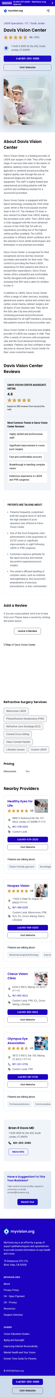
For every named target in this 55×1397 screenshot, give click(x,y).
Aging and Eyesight (14, 1340)
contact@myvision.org (18, 1192)
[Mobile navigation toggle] (48, 10)
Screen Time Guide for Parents (20, 1358)
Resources (9, 1308)
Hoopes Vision (18, 886)
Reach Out (27, 1202)
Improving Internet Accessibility (21, 1346)
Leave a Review (27, 631)
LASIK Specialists (13, 23)
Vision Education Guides (16, 1333)
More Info (20, 1152)
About (7, 1283)
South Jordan (38, 23)
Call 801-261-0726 (28, 1077)
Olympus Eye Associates (17, 1041)
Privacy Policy (11, 1290)
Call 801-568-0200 (27, 927)
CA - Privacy (10, 1302)
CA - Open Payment (14, 1296)
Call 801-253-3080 (27, 1382)
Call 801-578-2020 (27, 839)
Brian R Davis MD (21, 1128)
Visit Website (27, 1390)
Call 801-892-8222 (27, 1012)
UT (26, 23)
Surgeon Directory (13, 1314)
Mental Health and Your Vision (19, 1352)
